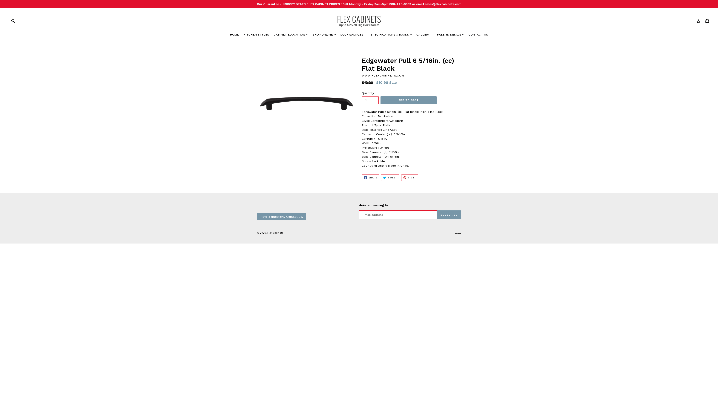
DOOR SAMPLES (354, 34)
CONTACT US (478, 34)
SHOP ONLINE (325, 34)
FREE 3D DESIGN (451, 34)
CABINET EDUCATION (292, 34)
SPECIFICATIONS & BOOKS (392, 34)
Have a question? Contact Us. (281, 216)
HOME (234, 34)
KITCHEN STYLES (256, 34)
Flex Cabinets (275, 232)
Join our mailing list (374, 205)
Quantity (368, 93)
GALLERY (425, 34)
